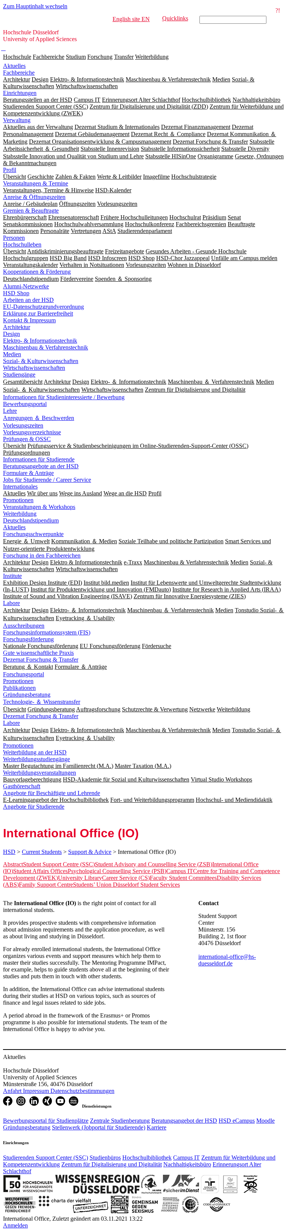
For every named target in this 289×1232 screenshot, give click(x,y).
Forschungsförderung (28, 639)
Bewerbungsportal (25, 404)
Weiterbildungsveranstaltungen (39, 772)
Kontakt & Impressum (29, 320)
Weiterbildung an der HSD (35, 752)
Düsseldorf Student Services (146, 884)
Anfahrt (13, 1091)
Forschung (100, 57)
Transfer (124, 57)
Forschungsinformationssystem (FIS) (46, 632)
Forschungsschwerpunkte (33, 534)
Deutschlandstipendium (31, 520)
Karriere (156, 1127)
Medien (12, 354)
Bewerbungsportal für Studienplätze (45, 1120)
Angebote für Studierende (33, 806)
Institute (12, 576)
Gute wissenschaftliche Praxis (38, 653)
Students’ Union (93, 884)
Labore (11, 603)
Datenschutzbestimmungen (82, 1091)
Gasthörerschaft (21, 786)
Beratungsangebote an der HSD (41, 466)
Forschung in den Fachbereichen (42, 555)
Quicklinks (175, 18)
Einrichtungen (20, 93)
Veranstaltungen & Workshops (39, 507)
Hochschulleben (22, 244)
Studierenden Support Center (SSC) (45, 1157)
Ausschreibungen (23, 625)
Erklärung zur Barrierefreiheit (38, 313)
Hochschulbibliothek (147, 1157)
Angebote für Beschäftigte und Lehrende (51, 793)
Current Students (42, 852)
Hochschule (17, 57)
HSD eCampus (237, 1120)
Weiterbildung (152, 57)
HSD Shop (16, 293)
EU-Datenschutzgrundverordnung (43, 306)
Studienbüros (105, 1157)
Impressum (36, 1091)
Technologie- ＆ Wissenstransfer (41, 702)
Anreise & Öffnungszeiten (34, 197)
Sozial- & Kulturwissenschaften (40, 361)
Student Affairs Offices (40, 871)
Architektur (16, 327)
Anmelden (15, 1225)
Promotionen (18, 500)
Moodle (265, 1120)
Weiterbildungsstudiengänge (36, 759)
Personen (14, 237)
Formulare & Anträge (28, 473)
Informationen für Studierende (39, 459)
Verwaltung (16, 120)
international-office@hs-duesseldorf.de (227, 960)
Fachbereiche (48, 57)
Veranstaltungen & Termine (35, 183)
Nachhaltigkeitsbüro (187, 1164)
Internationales (20, 486)
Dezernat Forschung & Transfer (40, 659)
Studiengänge (19, 374)
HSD (9, 852)
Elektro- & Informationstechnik (40, 340)
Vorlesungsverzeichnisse (32, 432)
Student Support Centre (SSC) (59, 864)
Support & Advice (89, 852)
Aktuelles (14, 66)
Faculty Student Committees (183, 878)
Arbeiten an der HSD (28, 300)
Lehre (10, 411)
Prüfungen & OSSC (27, 439)
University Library (80, 878)
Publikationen (19, 688)
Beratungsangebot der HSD (184, 1120)
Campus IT (179, 871)
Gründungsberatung (26, 694)
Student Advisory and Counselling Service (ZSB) (153, 864)
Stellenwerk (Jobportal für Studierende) (98, 1127)
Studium (76, 57)
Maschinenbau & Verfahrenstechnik (45, 347)
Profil (9, 170)
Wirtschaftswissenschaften (34, 368)
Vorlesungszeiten (23, 425)
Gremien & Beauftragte (31, 210)
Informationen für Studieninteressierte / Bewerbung (64, 397)
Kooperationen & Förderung (37, 271)
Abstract (13, 864)
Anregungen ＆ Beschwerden (38, 418)
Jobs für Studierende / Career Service (47, 480)
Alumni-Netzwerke (26, 286)
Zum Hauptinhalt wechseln (35, 6)
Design (11, 334)
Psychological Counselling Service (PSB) (117, 871)
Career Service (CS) (126, 878)
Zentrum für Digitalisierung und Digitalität (111, 1164)
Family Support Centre (46, 884)
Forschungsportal (23, 674)
